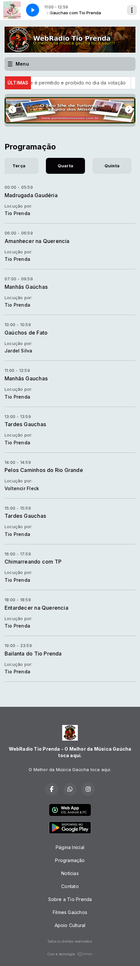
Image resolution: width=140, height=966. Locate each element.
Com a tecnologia (61, 954)
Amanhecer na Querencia (37, 241)
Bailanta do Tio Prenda (33, 653)
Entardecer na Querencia (36, 607)
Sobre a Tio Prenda (70, 899)
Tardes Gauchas (25, 424)
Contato (69, 886)
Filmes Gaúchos (70, 912)
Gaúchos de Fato (26, 332)
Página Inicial (70, 847)
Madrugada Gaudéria (31, 195)
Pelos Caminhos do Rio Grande (44, 470)
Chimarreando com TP (33, 561)
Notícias (70, 873)
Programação (70, 860)
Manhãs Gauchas (26, 378)
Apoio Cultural (70, 925)
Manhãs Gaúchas (26, 287)
